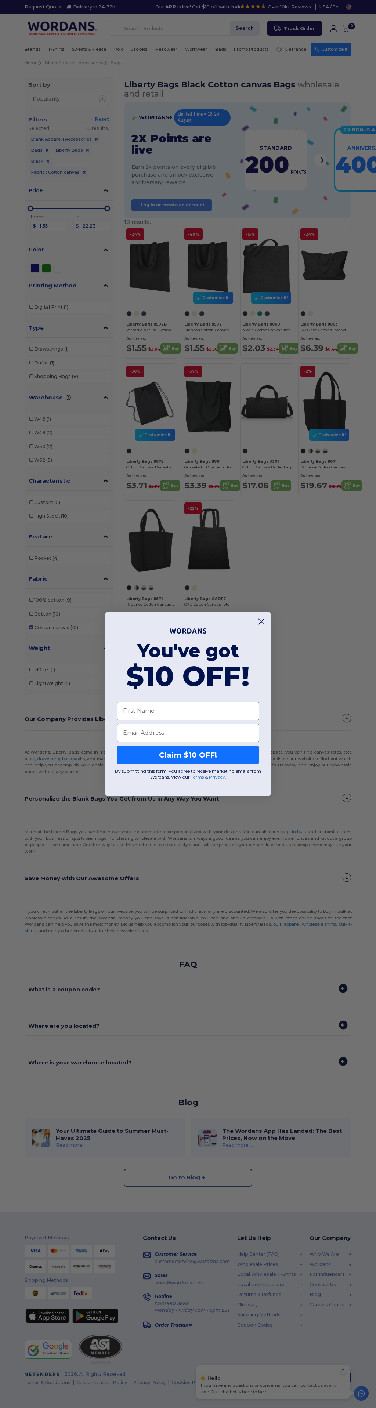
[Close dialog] (261, 621)
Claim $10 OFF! (188, 755)
